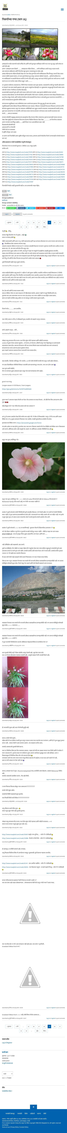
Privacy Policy (15, 1127)
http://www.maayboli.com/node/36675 (50, 162)
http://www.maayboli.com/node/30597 (15, 834)
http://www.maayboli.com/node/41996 (20, 167)
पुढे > (37, 227)
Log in (6, 214)
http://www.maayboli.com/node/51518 (20, 179)
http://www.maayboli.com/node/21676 (19, 152)
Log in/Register (7, 1042)
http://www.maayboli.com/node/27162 (19, 154)
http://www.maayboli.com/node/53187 (20, 182)
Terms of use (6, 1127)
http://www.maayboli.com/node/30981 (20, 157)
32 (21, 227)
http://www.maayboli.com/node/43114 (51, 167)
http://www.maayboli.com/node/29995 (50, 154)
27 (39, 222)
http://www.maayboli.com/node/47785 (20, 172)
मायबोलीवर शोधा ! (7, 1091)
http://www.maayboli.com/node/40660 (52, 164)
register (17, 214)
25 (28, 222)
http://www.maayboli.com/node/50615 (52, 177)
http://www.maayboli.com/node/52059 (52, 179)
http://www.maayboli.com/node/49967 (20, 177)
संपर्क (28, 1121)
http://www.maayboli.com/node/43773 (20, 169)
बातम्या (39, 1113)
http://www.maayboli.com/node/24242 (50, 152)
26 (33, 222)
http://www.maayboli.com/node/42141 (15, 863)
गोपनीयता (16, 1121)
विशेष (26, 1113)
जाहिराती (32, 1113)
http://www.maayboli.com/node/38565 (20, 164)
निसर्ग (8, 191)
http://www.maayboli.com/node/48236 (52, 172)
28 (44, 222)
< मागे (17, 222)
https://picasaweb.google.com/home (29, 423)
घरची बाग (4, 200)
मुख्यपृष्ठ (9, 15)
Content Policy (24, 1127)
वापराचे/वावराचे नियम (7, 1121)
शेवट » (44, 227)
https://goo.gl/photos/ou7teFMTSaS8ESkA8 (16, 389)
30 (54, 222)
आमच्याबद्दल (23, 1121)
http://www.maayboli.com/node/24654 (15, 867)
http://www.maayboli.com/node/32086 (15, 838)
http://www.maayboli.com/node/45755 (52, 169)
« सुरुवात (9, 222)
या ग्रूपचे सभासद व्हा (7, 1063)
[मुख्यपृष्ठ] (5, 7)
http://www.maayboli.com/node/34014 (20, 159)
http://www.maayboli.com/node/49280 (52, 174)
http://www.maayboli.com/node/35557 (19, 162)
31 (59, 222)
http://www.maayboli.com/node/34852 (51, 159)
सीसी (44, 1113)
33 (26, 227)
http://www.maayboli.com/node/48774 (20, 174)
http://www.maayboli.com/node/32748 (50, 157)
